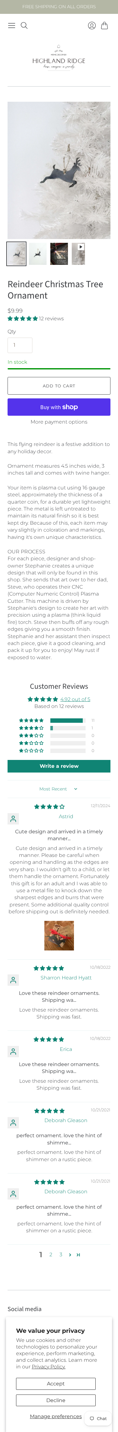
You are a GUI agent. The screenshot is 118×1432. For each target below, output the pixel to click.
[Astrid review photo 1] (59, 936)
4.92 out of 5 (75, 699)
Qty (12, 331)
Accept (56, 1384)
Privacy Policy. (48, 1367)
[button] (23, 319)
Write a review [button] (59, 766)
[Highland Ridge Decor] (59, 59)
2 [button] (50, 1255)
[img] (49, 807)
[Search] (24, 25)
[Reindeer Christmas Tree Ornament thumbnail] (16, 254)
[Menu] (11, 25)
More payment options (59, 422)
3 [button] (60, 1255)
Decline (55, 1400)
